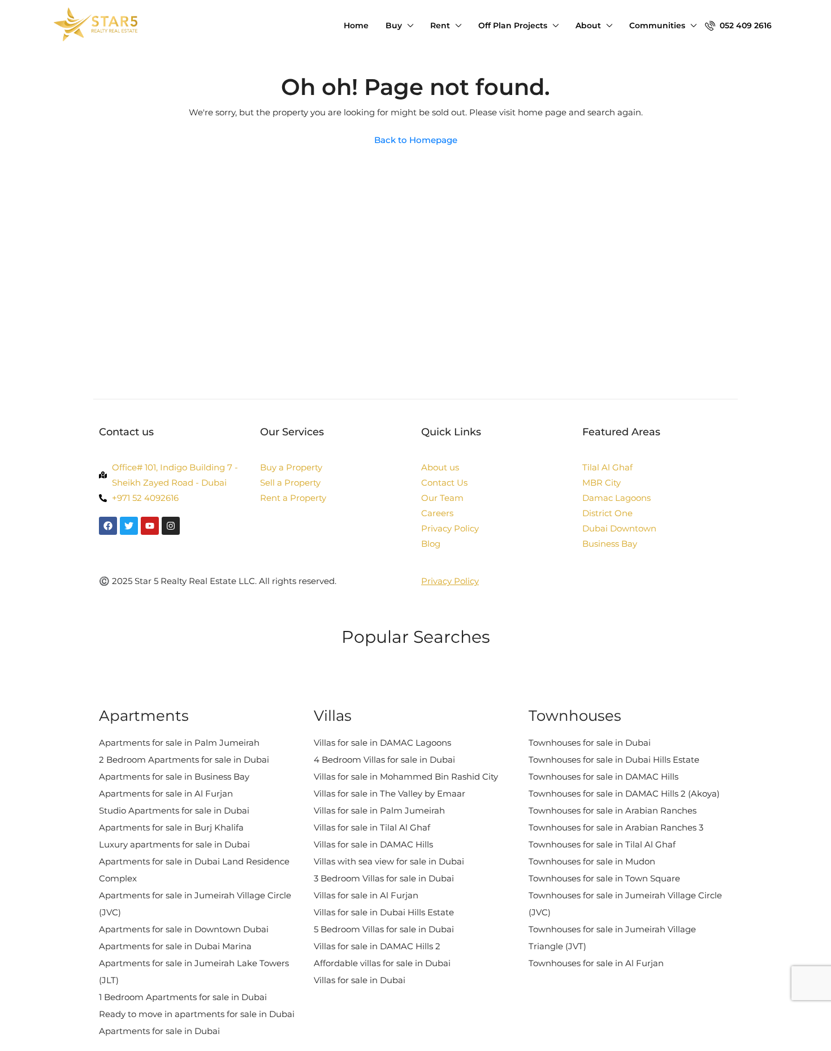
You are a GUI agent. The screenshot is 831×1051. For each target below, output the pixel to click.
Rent (440, 25)
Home (356, 25)
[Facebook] (108, 526)
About (588, 25)
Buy (394, 25)
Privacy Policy (450, 581)
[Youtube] (150, 526)
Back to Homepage (415, 140)
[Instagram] (171, 526)
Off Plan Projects (512, 25)
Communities (657, 25)
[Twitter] (129, 526)
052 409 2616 (744, 25)
